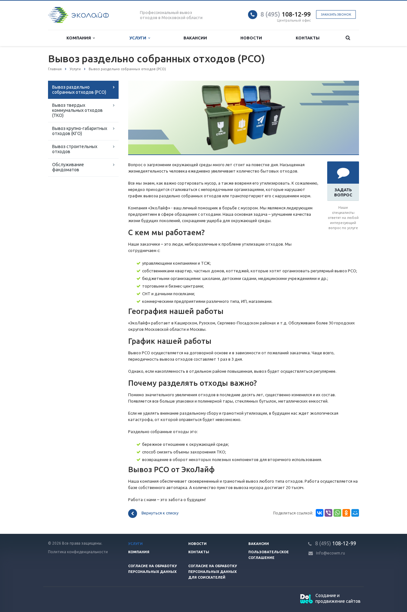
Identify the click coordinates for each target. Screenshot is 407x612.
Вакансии (195, 38)
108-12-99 (285, 14)
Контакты (308, 38)
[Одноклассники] (346, 513)
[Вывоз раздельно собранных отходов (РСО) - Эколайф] (243, 84)
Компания (79, 38)
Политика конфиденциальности (78, 552)
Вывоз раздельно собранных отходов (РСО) (79, 90)
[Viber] (328, 513)
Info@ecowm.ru (330, 553)
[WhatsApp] (337, 513)
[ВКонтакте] (319, 513)
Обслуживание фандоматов (68, 167)
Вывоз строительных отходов (74, 149)
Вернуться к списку (159, 513)
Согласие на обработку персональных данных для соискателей (212, 571)
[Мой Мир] (355, 513)
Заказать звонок (336, 14)
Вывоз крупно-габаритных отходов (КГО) (79, 131)
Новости (251, 38)
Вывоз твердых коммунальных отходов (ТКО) (77, 110)
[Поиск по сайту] (348, 38)
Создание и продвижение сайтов (338, 598)
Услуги (138, 38)
